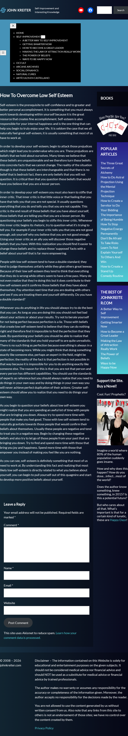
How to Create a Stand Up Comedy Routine (112, 271)
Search (120, 10)
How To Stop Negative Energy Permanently (112, 228)
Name (9, 568)
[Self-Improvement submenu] (43, 36)
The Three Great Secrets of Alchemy (112, 167)
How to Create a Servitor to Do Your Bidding (112, 205)
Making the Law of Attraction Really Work (111, 345)
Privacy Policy (44, 728)
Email (8, 585)
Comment (11, 525)
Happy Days (118, 520)
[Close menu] (13, 25)
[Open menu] (3, 52)
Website (9, 603)
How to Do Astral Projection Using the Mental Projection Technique (112, 186)
